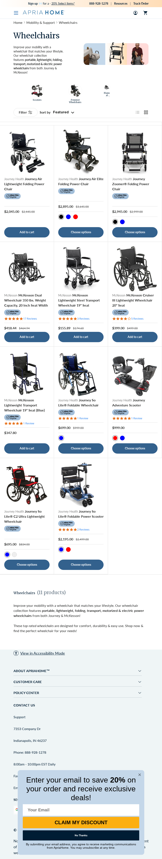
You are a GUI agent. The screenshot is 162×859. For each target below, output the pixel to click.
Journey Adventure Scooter (128, 402)
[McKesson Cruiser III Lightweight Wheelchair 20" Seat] (135, 268)
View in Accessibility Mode (42, 653)
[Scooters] (37, 90)
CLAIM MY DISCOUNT (81, 822)
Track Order (140, 3)
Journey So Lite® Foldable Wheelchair (78, 402)
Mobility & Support (40, 22)
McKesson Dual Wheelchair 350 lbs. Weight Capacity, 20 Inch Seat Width (26, 300)
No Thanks (81, 835)
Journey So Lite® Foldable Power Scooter (81, 513)
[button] (145, 13)
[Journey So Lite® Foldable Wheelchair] (81, 373)
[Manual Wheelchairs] (107, 87)
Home (18, 22)
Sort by (45, 112)
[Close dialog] (139, 774)
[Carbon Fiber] (14, 554)
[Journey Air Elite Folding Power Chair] (81, 152)
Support (20, 717)
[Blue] (68, 216)
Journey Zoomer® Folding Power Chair (130, 184)
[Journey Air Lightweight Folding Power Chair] (27, 152)
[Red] (75, 216)
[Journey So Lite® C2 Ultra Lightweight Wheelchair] (27, 485)
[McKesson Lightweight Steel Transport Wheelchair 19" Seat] (81, 268)
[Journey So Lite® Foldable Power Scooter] (81, 485)
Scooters (37, 100)
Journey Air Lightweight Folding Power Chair (24, 184)
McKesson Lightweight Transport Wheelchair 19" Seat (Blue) (24, 405)
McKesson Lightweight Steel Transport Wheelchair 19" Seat (79, 300)
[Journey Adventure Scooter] (135, 373)
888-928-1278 (98, 3)
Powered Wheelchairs (75, 101)
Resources (120, 3)
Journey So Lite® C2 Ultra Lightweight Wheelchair (24, 516)
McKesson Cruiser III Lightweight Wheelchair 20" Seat (133, 300)
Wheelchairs (68, 22)
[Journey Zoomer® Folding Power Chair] (135, 152)
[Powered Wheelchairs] (75, 90)
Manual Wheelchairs (107, 97)
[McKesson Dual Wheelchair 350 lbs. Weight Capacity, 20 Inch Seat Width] (27, 268)
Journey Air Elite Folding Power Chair (81, 181)
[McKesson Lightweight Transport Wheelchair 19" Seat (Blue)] (27, 373)
